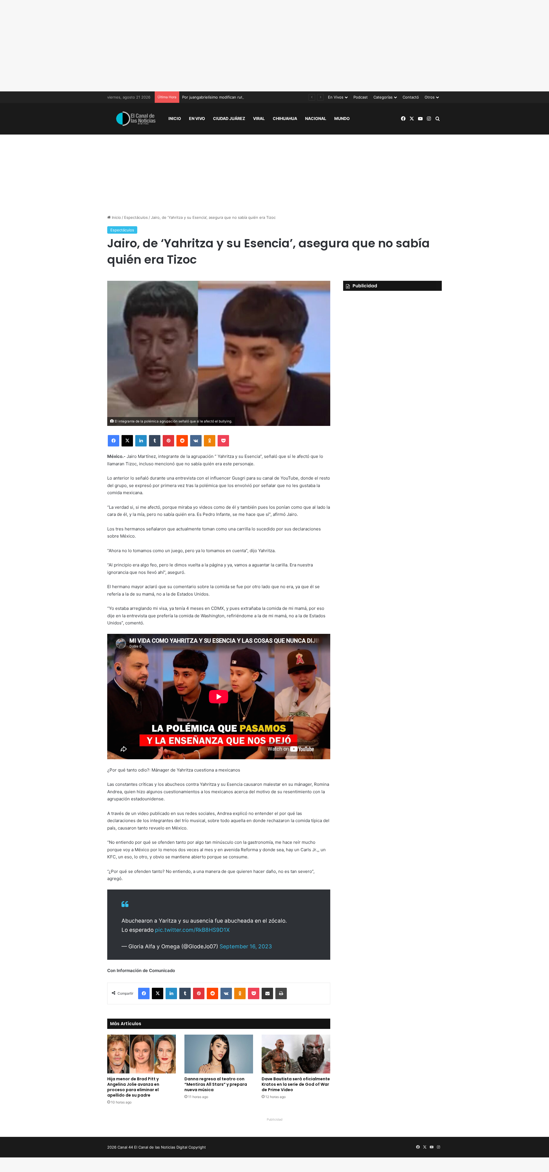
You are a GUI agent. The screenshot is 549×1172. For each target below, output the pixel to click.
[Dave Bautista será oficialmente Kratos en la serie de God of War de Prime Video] (296, 1054)
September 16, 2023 (246, 946)
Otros (430, 97)
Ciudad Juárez (229, 118)
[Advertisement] (274, 46)
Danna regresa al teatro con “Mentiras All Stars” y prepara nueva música (215, 1084)
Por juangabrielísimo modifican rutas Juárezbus (224, 97)
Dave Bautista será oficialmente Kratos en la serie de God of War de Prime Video (296, 1084)
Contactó (411, 97)
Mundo (342, 118)
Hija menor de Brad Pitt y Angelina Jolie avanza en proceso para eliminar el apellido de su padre (133, 1087)
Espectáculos (136, 217)
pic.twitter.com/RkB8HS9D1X (192, 930)
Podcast (360, 97)
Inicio (174, 118)
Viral (259, 118)
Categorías (383, 97)
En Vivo (197, 118)
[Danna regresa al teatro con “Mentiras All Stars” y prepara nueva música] (218, 1054)
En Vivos (335, 97)
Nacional (315, 118)
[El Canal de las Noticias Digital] (135, 119)
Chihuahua (285, 118)
